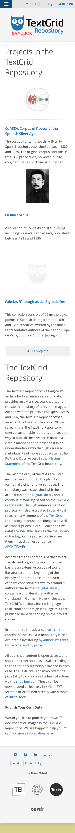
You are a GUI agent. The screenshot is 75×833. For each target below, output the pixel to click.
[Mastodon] (15, 755)
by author (46, 640)
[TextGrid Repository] (37, 15)
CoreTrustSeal (35, 422)
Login (51, 4)
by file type (13, 645)
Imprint (16, 763)
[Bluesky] (25, 755)
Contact (47, 755)
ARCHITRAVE (14, 546)
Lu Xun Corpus (16, 215)
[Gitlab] (35, 755)
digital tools (18, 697)
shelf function (26, 681)
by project (37, 645)
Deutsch (67, 5)
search (52, 629)
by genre (61, 640)
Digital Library (42, 495)
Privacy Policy (33, 763)
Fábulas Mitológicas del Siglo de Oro (35, 302)
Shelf (34, 4)
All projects (39, 351)
